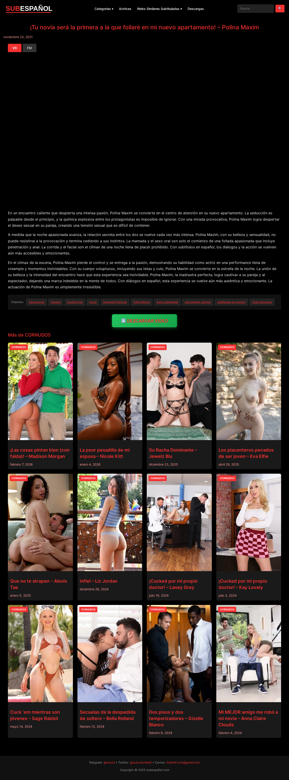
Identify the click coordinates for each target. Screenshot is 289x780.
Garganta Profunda (115, 302)
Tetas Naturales (262, 302)
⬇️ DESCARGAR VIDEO (144, 320)
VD (14, 48)
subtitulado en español (231, 302)
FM (29, 48)
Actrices (125, 9)
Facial (93, 302)
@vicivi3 (109, 762)
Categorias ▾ (104, 9)
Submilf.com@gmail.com (183, 762)
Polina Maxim (141, 302)
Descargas (196, 9)
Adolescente (36, 302)
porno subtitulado (167, 302)
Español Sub (75, 302)
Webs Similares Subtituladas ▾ (159, 9)
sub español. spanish (198, 302)
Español (56, 302)
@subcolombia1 (140, 762)
